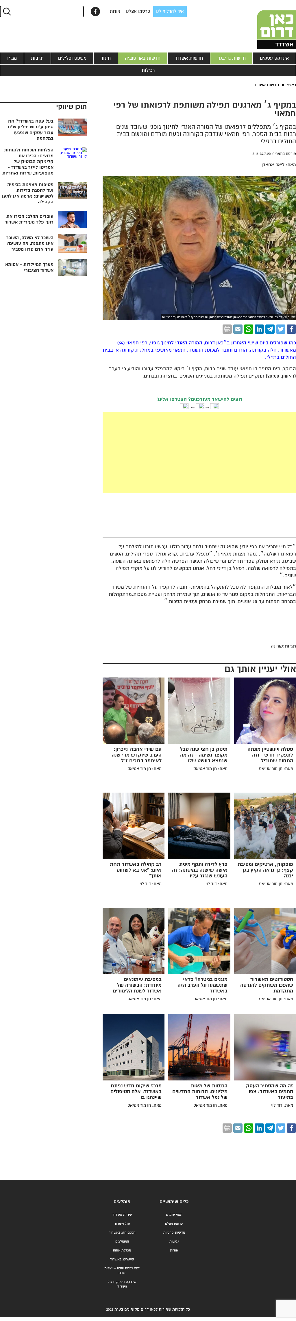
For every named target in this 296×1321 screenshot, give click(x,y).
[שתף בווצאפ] (248, 329)
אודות (115, 11)
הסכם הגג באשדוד (122, 1232)
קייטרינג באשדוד (122, 1259)
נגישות (174, 1241)
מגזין (12, 58)
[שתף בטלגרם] (270, 329)
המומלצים (122, 1241)
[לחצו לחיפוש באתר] (6, 11)
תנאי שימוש (174, 1214)
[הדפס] (227, 329)
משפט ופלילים (72, 58)
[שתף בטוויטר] (280, 329)
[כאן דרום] (267, 24)
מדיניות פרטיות (174, 1232)
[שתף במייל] (238, 329)
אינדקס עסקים (274, 58)
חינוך (106, 58)
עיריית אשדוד (122, 1214)
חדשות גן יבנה (231, 58)
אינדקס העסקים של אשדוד (122, 1284)
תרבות (37, 58)
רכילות (148, 70)
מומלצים (122, 1202)
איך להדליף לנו (170, 11)
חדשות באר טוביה (142, 58)
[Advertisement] (156, 452)
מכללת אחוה (122, 1250)
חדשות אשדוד (189, 58)
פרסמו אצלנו (138, 11)
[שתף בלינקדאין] (259, 329)
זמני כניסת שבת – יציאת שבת (122, 1271)
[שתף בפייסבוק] (95, 11)
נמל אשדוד (122, 1223)
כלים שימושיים (174, 1202)
